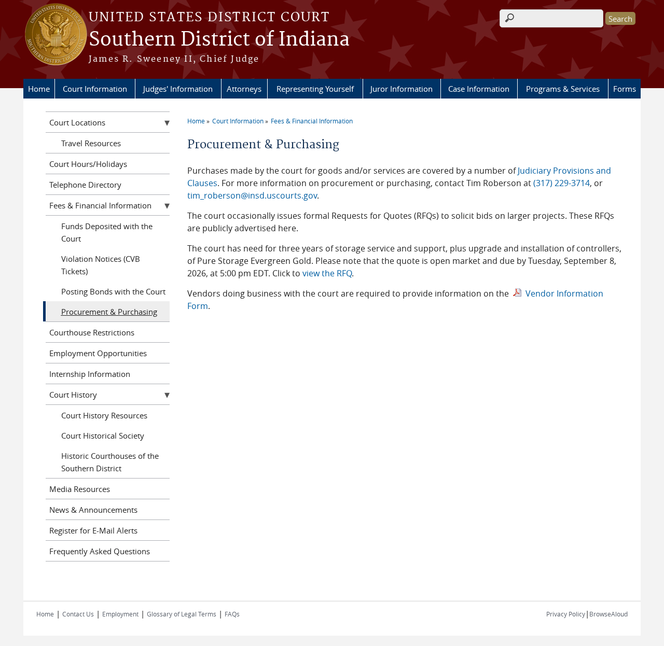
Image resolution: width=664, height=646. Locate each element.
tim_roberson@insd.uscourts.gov (252, 195)
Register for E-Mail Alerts (93, 530)
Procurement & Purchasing (109, 311)
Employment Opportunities (98, 353)
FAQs (232, 614)
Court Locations (77, 122)
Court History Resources (104, 415)
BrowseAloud (608, 614)
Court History (73, 394)
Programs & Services (563, 88)
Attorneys (244, 88)
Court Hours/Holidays (88, 164)
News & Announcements (93, 509)
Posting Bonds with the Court (113, 291)
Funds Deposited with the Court (107, 232)
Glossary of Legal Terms (181, 614)
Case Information (478, 88)
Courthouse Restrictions (91, 332)
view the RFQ (327, 273)
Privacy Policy (565, 614)
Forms (624, 88)
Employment (120, 614)
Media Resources (79, 489)
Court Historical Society (102, 435)
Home (39, 88)
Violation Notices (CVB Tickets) (100, 265)
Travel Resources (91, 143)
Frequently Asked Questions (99, 551)
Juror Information (401, 88)
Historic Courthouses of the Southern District (110, 462)
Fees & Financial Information (312, 121)
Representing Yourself (315, 88)
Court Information (95, 88)
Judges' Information (178, 88)
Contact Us (78, 614)
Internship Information (89, 374)
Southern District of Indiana (219, 40)
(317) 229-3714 (561, 183)
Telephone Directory (85, 184)
